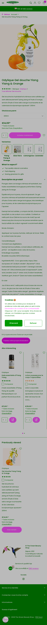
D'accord (14, 323)
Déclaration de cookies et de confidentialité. (22, 308)
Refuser (33, 323)
